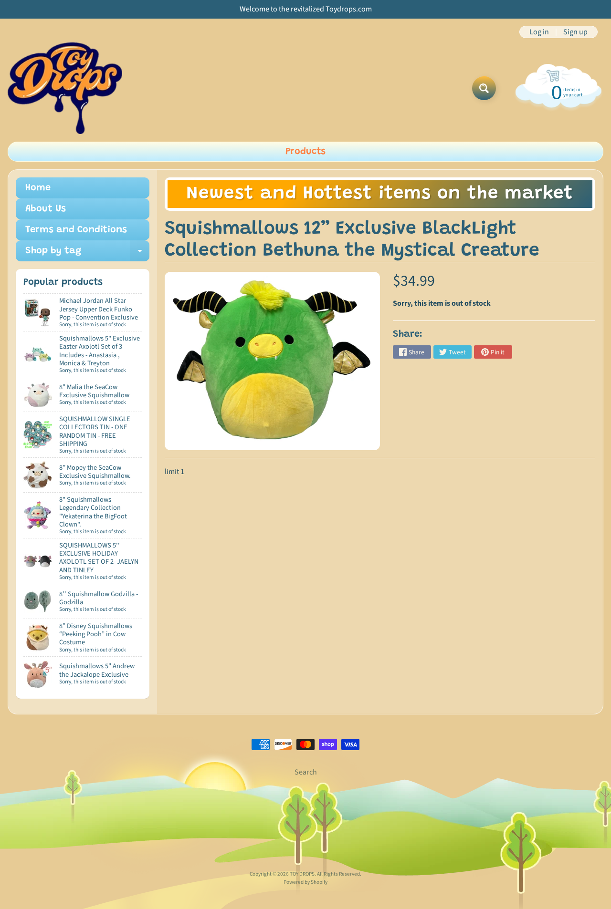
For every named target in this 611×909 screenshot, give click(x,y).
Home (38, 188)
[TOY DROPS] (65, 88)
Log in (539, 32)
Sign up (575, 32)
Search (306, 772)
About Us (45, 209)
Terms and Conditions (76, 230)
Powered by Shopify (305, 882)
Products (305, 151)
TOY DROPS (302, 874)
